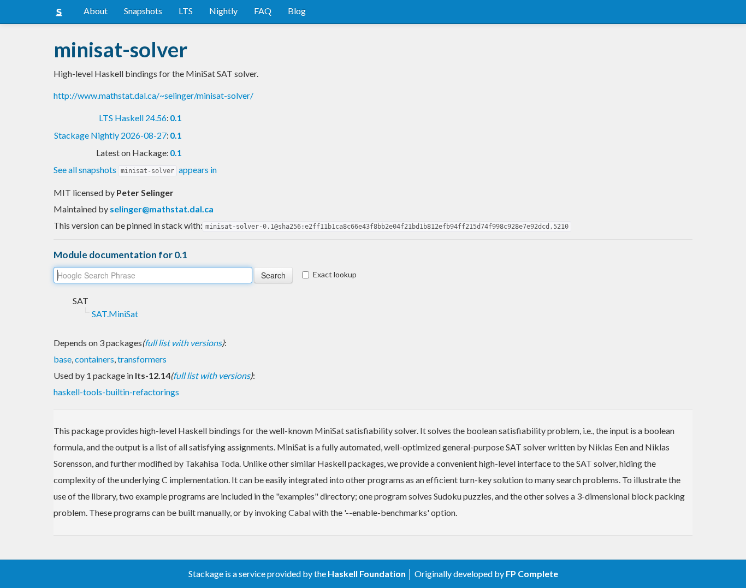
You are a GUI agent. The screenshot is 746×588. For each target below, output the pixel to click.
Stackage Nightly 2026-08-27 (110, 135)
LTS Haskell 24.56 (133, 117)
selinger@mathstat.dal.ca (162, 209)
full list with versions (183, 342)
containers (94, 359)
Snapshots (143, 10)
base (63, 359)
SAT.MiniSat (115, 313)
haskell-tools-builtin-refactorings (116, 392)
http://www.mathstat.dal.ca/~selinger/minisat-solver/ (153, 95)
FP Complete (532, 573)
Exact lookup (335, 274)
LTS (186, 10)
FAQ (262, 10)
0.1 (176, 117)
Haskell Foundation (367, 573)
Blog (297, 10)
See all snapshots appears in (135, 169)
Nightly (223, 10)
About (96, 10)
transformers (142, 359)
